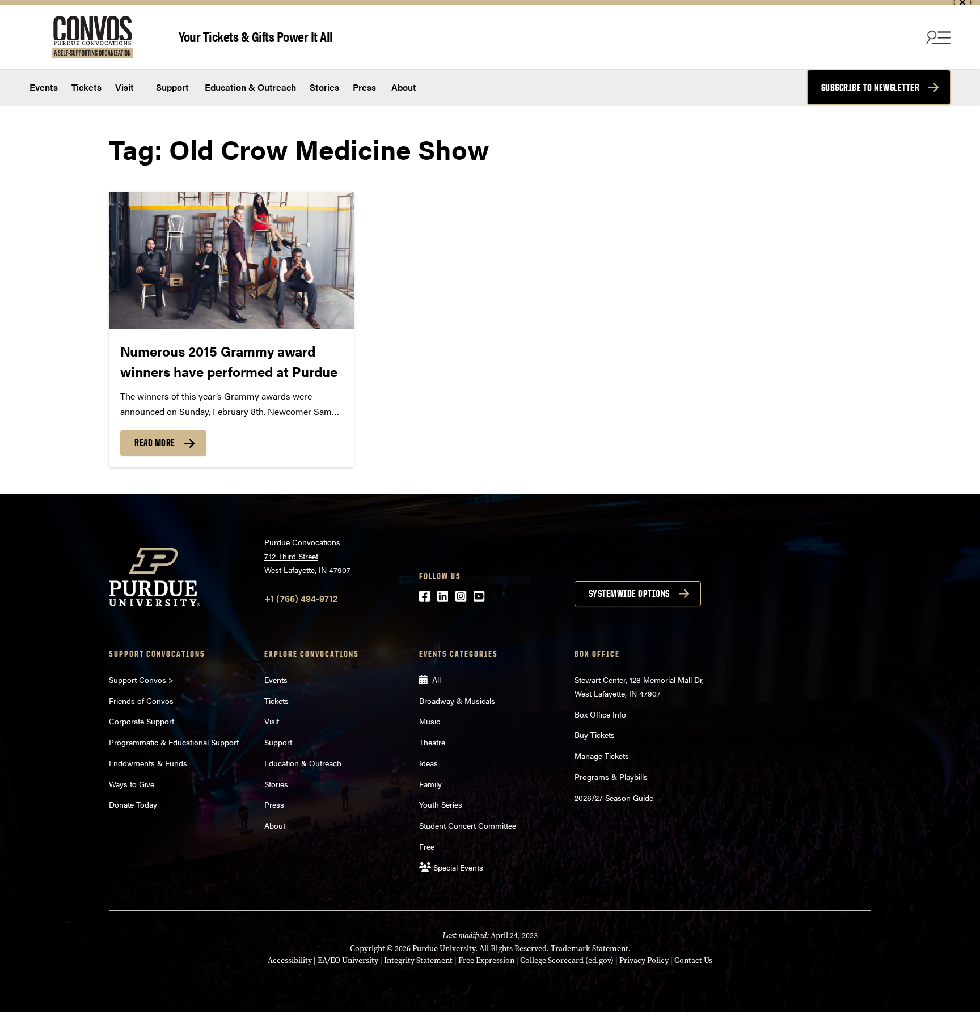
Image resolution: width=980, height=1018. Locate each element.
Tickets (86, 87)
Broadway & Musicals (457, 700)
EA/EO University (348, 960)
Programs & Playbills (611, 776)
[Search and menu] (937, 36)
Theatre (432, 742)
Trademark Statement (589, 948)
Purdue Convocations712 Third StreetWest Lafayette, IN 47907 (307, 555)
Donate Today (133, 804)
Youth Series (440, 804)
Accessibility (290, 960)
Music (429, 721)
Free (426, 846)
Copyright (367, 948)
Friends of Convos (141, 700)
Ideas (428, 763)
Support (171, 87)
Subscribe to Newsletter (870, 87)
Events (43, 87)
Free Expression (486, 960)
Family (430, 784)
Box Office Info (600, 714)
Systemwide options (629, 593)
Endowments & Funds (148, 763)
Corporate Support (141, 721)
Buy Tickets (595, 734)
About (403, 87)
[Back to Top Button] (924, 1009)
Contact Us (693, 960)
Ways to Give (131, 784)
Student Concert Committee (467, 825)
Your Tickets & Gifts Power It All (256, 36)
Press (364, 87)
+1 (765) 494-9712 (301, 598)
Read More (154, 442)
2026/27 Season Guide (614, 797)
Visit (124, 87)
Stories (324, 87)
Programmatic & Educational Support (174, 742)
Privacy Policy (644, 960)
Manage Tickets (602, 755)
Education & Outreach (249, 87)
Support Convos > (141, 679)
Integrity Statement (418, 960)
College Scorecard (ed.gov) (567, 960)
